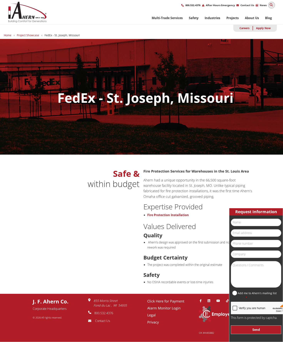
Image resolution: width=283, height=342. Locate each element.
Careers (244, 28)
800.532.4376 (192, 5)
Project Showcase (28, 35)
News (263, 5)
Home (7, 35)
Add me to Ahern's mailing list (257, 293)
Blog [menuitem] (268, 18)
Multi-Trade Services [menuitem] (167, 18)
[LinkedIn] (210, 300)
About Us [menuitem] (252, 18)
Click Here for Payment (165, 301)
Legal (151, 315)
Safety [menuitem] (193, 18)
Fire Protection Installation (168, 215)
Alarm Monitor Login (164, 308)
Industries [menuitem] (212, 18)
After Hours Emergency (220, 5)
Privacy (153, 322)
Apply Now (263, 28)
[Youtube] (220, 300)
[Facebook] (202, 300)
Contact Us (247, 5)
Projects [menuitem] (232, 18)
